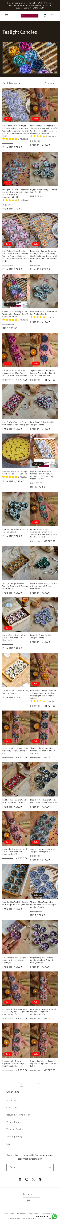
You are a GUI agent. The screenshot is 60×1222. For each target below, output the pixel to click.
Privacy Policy (13, 1121)
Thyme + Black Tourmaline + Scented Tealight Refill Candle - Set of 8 (43, 750)
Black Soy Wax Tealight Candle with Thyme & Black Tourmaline (44, 801)
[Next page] (38, 1084)
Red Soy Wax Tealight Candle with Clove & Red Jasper (15, 801)
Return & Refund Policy (18, 1114)
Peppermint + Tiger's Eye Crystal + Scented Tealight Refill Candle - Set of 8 (13, 1063)
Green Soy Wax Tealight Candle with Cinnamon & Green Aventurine (43, 586)
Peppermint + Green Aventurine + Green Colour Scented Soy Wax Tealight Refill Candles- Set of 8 (43, 533)
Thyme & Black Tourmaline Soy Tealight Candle (15, 691)
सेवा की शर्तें (26, 1219)
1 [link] (21, 1084)
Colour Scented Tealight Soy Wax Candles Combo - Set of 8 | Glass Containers (15, 314)
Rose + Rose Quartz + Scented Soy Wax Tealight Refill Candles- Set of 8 (43, 1011)
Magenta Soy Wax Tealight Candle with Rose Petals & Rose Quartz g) (41, 960)
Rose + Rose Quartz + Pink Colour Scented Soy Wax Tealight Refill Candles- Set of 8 (16, 373)
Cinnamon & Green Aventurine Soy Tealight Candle (43, 312)
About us (11, 1100)
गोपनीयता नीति (15, 1219)
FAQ (8, 1143)
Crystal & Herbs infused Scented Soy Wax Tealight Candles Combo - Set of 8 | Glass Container (41, 475)
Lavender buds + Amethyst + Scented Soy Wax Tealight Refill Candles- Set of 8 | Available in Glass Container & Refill (43, 129)
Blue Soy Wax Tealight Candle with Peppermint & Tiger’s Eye (15, 903)
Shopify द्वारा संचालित (32, 1214)
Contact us (12, 1107)
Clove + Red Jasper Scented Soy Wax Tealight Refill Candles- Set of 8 (14, 851)
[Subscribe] (49, 1167)
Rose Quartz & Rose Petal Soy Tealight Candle (43, 423)
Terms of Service (14, 1129)
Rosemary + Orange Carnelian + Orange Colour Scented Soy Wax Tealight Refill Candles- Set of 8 (43, 694)
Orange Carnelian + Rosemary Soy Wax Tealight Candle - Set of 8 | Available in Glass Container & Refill (15, 193)
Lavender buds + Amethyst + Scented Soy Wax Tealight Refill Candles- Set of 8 (16, 1011)
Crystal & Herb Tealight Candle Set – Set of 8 (43, 190)
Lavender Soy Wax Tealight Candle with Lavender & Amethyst (14, 960)
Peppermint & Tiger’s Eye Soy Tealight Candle (15, 530)
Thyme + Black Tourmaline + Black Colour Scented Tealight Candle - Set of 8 (43, 904)
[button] (6, 15)
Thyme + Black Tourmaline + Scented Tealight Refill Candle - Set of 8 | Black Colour (43, 373)
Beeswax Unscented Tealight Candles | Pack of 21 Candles (15, 472)
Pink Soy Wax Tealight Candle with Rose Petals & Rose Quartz (15, 423)
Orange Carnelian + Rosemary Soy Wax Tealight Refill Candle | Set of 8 (43, 1063)
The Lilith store (17, 1214)
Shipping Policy (14, 1136)
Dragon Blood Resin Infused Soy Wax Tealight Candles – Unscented (14, 637)
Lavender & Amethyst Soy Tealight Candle (41, 636)
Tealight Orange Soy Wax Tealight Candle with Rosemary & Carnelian (16, 586)
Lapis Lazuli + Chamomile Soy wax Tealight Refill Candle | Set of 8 (15, 750)
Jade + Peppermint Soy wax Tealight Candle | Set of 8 (42, 850)
